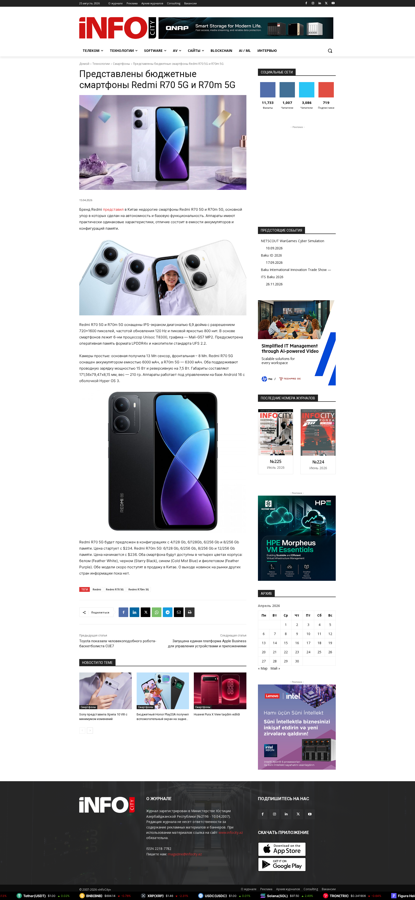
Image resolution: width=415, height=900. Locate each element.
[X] (326, 3)
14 (275, 643)
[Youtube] (333, 3)
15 (286, 643)
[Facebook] (306, 3)
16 (297, 643)
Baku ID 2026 (271, 255)
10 (308, 633)
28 (275, 661)
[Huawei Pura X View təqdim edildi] (220, 690)
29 (286, 661)
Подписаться (327, 84)
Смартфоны (121, 64)
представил (114, 209)
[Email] (178, 612)
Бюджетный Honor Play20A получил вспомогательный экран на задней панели (163, 719)
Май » (275, 668)
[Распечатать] (190, 612)
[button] (330, 50)
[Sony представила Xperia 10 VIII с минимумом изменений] (105, 690)
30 (297, 661)
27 (264, 661)
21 (275, 652)
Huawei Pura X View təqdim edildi (217, 714)
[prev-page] (82, 730)
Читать (287, 84)
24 (308, 652)
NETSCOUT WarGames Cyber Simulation (292, 241)
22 (286, 652)
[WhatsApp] (156, 612)
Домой (84, 64)
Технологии (101, 64)
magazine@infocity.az (185, 854)
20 (264, 652)
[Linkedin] (320, 3)
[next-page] (90, 730)
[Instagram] (313, 3)
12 (330, 633)
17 (308, 643)
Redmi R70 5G (115, 589)
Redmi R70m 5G (138, 589)
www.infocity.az (231, 832)
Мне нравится (267, 85)
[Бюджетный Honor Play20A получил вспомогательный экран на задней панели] (163, 690)
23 (297, 652)
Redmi (97, 589)
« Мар (263, 668)
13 (264, 643)
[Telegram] (167, 612)
